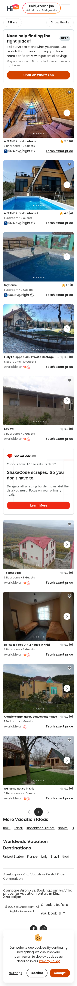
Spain (66, 856)
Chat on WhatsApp (38, 75)
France (32, 856)
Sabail (18, 828)
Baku (6, 828)
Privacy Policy (49, 961)
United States (13, 856)
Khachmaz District (41, 828)
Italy (44, 856)
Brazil (55, 856)
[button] (41, 8)
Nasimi (63, 828)
